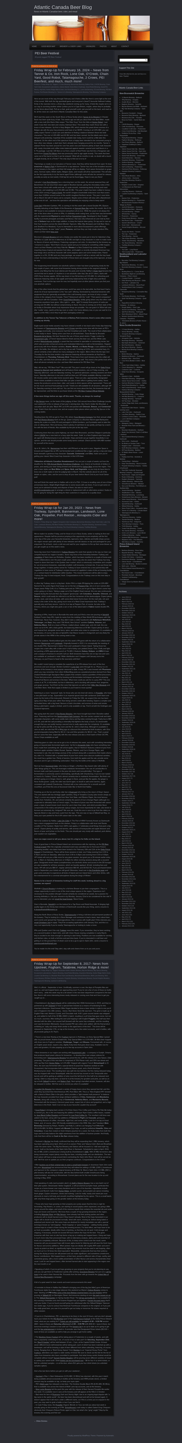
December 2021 (127, 662)
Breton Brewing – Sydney (130, 354)
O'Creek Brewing (99, 89)
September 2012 (127, 908)
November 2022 (127, 637)
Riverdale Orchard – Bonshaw (132, 575)
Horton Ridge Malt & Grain (55, 89)
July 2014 (125, 861)
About (114, 46)
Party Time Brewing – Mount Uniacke (134, 463)
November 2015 (127, 825)
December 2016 (127, 796)
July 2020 (125, 700)
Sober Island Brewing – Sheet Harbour (135, 499)
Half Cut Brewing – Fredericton (132, 167)
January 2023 (126, 633)
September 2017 (127, 776)
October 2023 (126, 613)
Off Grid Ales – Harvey (129, 214)
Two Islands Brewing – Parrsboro (133, 531)
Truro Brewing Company (97, 92)
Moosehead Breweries (82, 976)
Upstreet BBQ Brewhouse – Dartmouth (135, 537)
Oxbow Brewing (94, 1290)
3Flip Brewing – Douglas (130, 100)
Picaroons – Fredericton (130, 216)
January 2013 (126, 899)
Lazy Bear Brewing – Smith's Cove (133, 414)
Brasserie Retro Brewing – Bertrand (134, 115)
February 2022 (127, 657)
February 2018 (127, 765)
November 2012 (127, 903)
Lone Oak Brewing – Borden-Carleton (134, 564)
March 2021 (126, 682)
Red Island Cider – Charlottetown (133, 573)
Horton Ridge (54, 1063)
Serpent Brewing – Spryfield (131, 490)
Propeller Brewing (88, 524)
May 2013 (125, 892)
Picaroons (60, 978)
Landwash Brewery (45, 524)
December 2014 (127, 850)
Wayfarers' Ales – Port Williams (132, 540)
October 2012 (126, 906)
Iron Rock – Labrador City (130, 283)
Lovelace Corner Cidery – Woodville (134, 417)
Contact (125, 46)
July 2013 (125, 888)
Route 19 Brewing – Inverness (132, 477)
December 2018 (127, 742)
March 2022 (126, 655)
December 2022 (127, 635)
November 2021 (127, 664)
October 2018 (126, 747)
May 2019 (125, 731)
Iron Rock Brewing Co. (72, 89)
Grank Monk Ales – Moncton (131, 158)
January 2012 (126, 926)
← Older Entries (40, 1421)
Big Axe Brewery (87, 970)
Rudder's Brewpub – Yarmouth (132, 479)
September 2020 (127, 695)
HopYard (42, 89)
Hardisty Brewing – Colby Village (133, 394)
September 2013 (127, 883)
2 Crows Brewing (64, 84)
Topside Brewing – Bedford (131, 519)
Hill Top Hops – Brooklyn (130, 401)
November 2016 (127, 798)
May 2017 (125, 785)
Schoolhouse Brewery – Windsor (133, 484)
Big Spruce (61, 1214)
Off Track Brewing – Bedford (131, 450)
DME (87, 1152)
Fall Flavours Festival (81, 1319)
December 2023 (127, 608)
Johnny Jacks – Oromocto (130, 178)
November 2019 (127, 718)
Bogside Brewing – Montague (132, 553)
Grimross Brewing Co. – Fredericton (134, 165)
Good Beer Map (48, 46)
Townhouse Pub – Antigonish (131, 522)
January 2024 (126, 606)
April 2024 (125, 599)
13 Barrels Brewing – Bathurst (132, 97)
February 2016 (127, 818)
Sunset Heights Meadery (101, 978)
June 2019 (125, 729)
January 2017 (126, 794)
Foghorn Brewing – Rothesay (131, 140)
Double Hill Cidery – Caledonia (132, 557)
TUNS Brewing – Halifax (130, 526)
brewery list (77, 1327)
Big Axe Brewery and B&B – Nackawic (134, 106)
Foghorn (65, 1037)
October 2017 (126, 774)
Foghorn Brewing (58, 973)
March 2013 (126, 897)
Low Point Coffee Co (79, 1115)
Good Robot (40, 1110)
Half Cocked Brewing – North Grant (133, 387)
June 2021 (125, 675)
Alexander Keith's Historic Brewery (69, 970)
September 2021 (127, 669)
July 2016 (125, 807)
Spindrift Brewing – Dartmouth (132, 504)
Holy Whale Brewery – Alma (131, 176)
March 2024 (126, 602)
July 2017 (125, 780)
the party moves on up (101, 1295)
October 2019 (126, 720)
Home (34, 46)
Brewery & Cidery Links (70, 46)
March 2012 (126, 921)
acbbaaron (42, 66)
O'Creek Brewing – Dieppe (131, 211)
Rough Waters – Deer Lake (131, 307)
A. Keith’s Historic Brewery (80, 1183)
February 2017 (127, 792)
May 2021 (125, 678)
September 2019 (127, 722)
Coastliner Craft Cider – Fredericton (134, 129)
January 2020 (126, 713)
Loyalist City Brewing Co (42, 976)
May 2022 (125, 651)
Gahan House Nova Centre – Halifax (134, 381)
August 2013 (126, 886)
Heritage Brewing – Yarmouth (132, 399)
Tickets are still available (69, 1321)
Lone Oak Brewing (86, 89)
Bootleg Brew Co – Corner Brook (133, 271)
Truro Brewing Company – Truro (132, 524)
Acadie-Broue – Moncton (130, 102)
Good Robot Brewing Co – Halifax (133, 385)
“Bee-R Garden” (43, 1342)
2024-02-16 (53, 66)
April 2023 (125, 626)
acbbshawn (43, 960)
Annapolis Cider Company (67, 522)
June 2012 (125, 915)
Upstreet (51, 1006)
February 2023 (127, 631)
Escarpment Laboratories (50, 87)
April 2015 (125, 841)
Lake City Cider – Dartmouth (131, 412)
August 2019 (126, 725)
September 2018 (127, 749)
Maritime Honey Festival (48, 1337)
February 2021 (127, 684)
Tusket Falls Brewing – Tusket (132, 528)
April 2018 (125, 760)
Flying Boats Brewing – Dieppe (132, 138)
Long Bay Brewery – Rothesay (132, 191)
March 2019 (126, 736)
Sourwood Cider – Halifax (130, 501)
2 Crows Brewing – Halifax (131, 329)
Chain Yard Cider (97, 522)
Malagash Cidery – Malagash (132, 423)
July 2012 (125, 912)
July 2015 (125, 834)
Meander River (47, 1214)
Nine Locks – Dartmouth (130, 441)
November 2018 (127, 745)
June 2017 (125, 783)
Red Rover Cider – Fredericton (132, 220)
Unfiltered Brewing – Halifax (131, 535)
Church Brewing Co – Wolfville (132, 367)
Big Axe (47, 1141)
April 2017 (125, 787)
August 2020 (126, 698)
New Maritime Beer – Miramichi (132, 209)
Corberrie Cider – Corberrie (131, 370)
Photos (103, 46)
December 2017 (127, 769)
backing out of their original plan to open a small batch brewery (64, 1165)
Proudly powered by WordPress (79, 1436)
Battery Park (89, 84)
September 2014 (127, 856)
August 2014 (126, 859)
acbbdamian (43, 504)
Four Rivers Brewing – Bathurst (132, 142)
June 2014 (125, 863)
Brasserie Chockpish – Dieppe (132, 113)
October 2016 (126, 801)
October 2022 (126, 640)
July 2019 (125, 727)
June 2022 (125, 648)
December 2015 (127, 823)
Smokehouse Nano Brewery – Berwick (135, 497)
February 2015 (127, 845)
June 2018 (125, 756)
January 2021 (126, 687)
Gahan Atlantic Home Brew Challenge (72, 87)
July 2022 (125, 646)
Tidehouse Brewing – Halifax (131, 517)
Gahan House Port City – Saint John (134, 151)
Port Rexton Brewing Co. (48, 92)
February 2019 (127, 738)
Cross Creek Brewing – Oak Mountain (134, 131)
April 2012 (125, 919)
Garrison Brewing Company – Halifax (134, 383)
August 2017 (126, 778)
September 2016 (127, 803)
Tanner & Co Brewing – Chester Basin (134, 510)
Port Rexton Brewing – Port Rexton (133, 296)
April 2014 (125, 868)
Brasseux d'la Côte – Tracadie (132, 118)
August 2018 (126, 751)
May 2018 (125, 758)
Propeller (59, 1405)
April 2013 (125, 895)
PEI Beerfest (58, 1319)
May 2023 (125, 624)
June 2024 (125, 597)
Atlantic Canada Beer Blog (63, 7)
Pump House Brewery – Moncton (133, 218)
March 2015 (126, 843)
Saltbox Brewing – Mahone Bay (132, 481)
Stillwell (46, 1081)
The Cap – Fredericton (129, 234)
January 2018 (126, 767)
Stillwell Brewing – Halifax (130, 506)
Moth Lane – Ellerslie (129, 566)
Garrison (39, 1376)
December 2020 (127, 689)
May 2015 (125, 839)
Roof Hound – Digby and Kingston (133, 475)
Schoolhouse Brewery (84, 978)
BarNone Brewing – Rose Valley (132, 550)
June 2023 (125, 622)
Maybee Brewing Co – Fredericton (133, 200)
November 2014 (127, 852)
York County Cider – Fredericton (132, 252)
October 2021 (126, 666)
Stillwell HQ (47, 1295)
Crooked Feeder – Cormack (131, 278)
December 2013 (127, 877)
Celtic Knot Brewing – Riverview (132, 126)
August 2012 (126, 910)
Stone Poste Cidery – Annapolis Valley (134, 508)
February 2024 (127, 604)
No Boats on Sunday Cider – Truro (133, 443)
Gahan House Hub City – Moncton (133, 149)
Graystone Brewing (85, 973)
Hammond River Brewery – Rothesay (134, 169)
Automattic (110, 1436)
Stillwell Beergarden (47, 1298)
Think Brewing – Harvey (130, 236)
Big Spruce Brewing (100, 970)
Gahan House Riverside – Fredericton (134, 153)
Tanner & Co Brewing (64, 92)
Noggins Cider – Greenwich (131, 446)
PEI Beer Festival (58, 524)
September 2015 (127, 830)
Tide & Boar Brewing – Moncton (132, 238)
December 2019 (127, 716)
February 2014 (127, 872)
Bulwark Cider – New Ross (131, 358)
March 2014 (126, 870)
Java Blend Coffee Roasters (47, 1115)
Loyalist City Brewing (43, 1089)
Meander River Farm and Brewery (62, 976)
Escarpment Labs (78, 1053)
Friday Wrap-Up (46, 84)
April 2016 (125, 814)
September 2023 (127, 615)
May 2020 (125, 704)
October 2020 (126, 693)
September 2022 (127, 642)
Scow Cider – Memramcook (131, 225)
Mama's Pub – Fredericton (130, 198)
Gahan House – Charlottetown (132, 562)
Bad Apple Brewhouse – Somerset (133, 343)
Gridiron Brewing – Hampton (131, 162)
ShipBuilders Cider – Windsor (132, 493)
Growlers (90, 46)
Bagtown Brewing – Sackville (131, 104)
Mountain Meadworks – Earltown (133, 430)
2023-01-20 (54, 504)
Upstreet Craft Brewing (58, 981)
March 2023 (126, 628)
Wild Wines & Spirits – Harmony (132, 542)
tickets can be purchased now (71, 1360)
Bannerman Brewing (78, 84)
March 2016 (126, 816)
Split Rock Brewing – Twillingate (132, 312)
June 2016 (125, 810)
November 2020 (127, 691)
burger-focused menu (96, 1300)
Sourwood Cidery (100, 524)
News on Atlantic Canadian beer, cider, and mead (55, 12)
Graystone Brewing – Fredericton (133, 160)
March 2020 (126, 709)
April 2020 (125, 707)
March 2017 (126, 789)
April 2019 (125, 733)
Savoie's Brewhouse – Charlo (132, 223)
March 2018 (126, 763)
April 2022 (125, 653)
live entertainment (48, 1329)
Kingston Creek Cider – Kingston (133, 185)
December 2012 (127, 901)
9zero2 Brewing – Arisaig (130, 332)
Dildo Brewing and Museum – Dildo (134, 280)
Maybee (76, 1350)
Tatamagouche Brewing (81, 92)
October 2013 (126, 881)
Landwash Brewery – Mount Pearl (133, 285)
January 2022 (126, 660)
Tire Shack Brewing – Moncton (132, 243)
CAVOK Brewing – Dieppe (130, 124)
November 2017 (127, 772)
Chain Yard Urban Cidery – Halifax (133, 365)
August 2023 (126, 617)
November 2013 (127, 879)
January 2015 (126, 848)
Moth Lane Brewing (97, 976)
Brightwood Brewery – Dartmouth (133, 356)
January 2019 (126, 740)
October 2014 (126, 854)
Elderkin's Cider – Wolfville (131, 376)
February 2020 (127, 711)
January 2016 (126, 821)
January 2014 (126, 874)
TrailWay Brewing (90, 527)
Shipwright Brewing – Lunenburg (133, 495)
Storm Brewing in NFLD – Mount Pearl (134, 314)
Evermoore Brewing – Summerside (133, 559)
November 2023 (127, 610)
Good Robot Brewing (93, 87)
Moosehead (46, 1167)
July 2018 (125, 754)
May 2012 (125, 917)
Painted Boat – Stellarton (130, 461)
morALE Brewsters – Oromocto (132, 207)
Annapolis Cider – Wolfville (131, 338)
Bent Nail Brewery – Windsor (131, 345)
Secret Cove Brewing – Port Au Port (133, 310)
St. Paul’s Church (54, 1003)
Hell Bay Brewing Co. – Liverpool (133, 396)
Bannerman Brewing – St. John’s (133, 265)
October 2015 (126, 827)
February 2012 (127, 924)
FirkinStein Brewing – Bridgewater (133, 378)
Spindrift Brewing (40, 527)
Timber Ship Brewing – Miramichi (133, 241)
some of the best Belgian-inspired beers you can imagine (79, 1293)
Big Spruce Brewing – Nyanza (132, 347)
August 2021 (126, 671)
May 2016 (125, 812)
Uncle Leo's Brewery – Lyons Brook (134, 533)
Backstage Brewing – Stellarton (132, 340)
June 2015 (125, 836)
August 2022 (126, 644)
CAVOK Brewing (99, 84)
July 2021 (125, 673)
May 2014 (125, 865)
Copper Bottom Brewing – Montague (134, 555)
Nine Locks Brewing (43, 1389)
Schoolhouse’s (70, 1407)
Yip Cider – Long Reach (130, 250)
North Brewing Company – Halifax (133, 448)
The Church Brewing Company (73, 527)
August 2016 (126, 805)
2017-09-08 (53, 960)
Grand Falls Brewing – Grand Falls (133, 156)
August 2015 (126, 832)
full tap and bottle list (87, 1298)
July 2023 (125, 619)
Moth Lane (44, 1384)
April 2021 (125, 680)
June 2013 (125, 890)
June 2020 (125, 702)
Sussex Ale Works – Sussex (131, 232)
